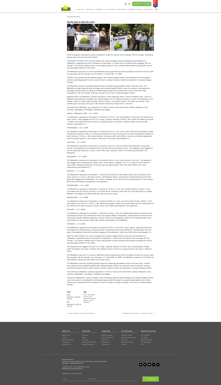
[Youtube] (149, 364)
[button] (156, 9)
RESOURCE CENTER (135, 9)
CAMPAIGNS (99, 9)
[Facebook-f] (140, 364)
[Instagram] (153, 364)
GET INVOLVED (110, 9)
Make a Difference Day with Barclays (82, 313)
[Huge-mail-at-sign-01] (129, 4)
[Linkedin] (158, 364)
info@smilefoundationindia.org (72, 368)
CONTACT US (148, 9)
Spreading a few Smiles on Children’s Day (137, 313)
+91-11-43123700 (78, 367)
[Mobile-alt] (126, 4)
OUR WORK (89, 9)
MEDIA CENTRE (121, 9)
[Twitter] (145, 364)
